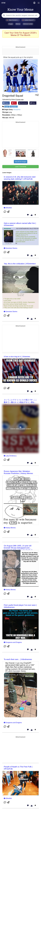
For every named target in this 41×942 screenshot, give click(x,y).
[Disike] (28, 215)
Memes (18, 24)
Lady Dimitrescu (11, 456)
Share (7, 103)
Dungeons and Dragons (14, 642)
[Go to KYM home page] (3, 3)
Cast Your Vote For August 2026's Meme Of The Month (20, 34)
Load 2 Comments (20, 166)
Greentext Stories (11, 248)
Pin (14, 103)
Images (11, 24)
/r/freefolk (9, 208)
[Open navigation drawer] (39, 3)
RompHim (17, 109)
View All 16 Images (20, 161)
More (33, 103)
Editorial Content (28, 24)
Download (24, 103)
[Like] (31, 215)
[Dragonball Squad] (20, 74)
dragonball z (13, 106)
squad (7, 106)
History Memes (11, 528)
